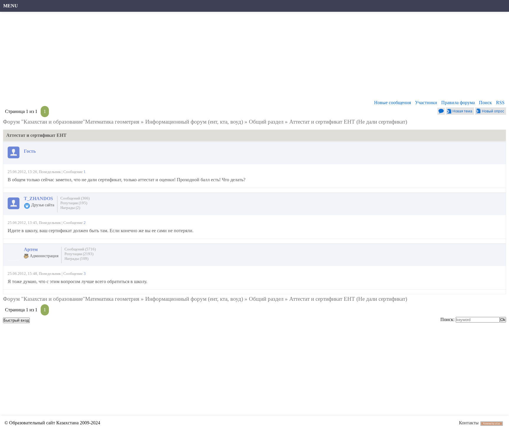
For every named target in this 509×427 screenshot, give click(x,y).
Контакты (469, 422)
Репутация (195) (73, 203)
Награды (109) (76, 258)
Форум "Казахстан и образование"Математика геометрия (71, 122)
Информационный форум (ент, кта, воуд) (194, 122)
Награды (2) (70, 207)
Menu (10, 5)
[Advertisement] (181, 57)
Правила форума (458, 102)
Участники (426, 102)
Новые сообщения (392, 102)
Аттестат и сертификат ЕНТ (322, 122)
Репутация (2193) (79, 254)
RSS (500, 102)
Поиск (485, 102)
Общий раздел (266, 122)
